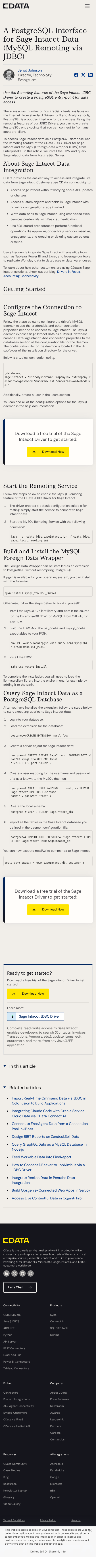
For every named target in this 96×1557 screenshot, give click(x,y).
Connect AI (57, 1321)
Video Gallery (12, 1504)
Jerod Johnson (30, 70)
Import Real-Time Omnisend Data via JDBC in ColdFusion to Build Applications (49, 1101)
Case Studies (11, 1470)
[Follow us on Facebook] (76, 75)
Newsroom (57, 1406)
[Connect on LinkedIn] (90, 75)
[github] (22, 1273)
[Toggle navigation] (86, 6)
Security (76, 1520)
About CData (58, 1393)
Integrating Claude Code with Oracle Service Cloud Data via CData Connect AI (48, 1113)
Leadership (57, 1419)
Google (54, 1477)
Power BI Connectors (16, 1361)
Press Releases (59, 1399)
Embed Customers (15, 1413)
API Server (10, 1341)
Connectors (10, 1393)
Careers (55, 1433)
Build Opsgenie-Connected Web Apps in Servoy (51, 1190)
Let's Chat (15, 1287)
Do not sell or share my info (48, 1551)
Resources (10, 1484)
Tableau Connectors (16, 1368)
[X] (14, 1273)
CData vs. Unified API (16, 1426)
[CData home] (19, 6)
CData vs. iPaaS (13, 1419)
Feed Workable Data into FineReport (41, 1157)
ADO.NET (9, 1328)
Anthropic (56, 1464)
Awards (55, 1413)
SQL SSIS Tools (59, 1328)
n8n (52, 1490)
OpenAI (55, 1497)
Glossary (9, 1497)
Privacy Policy (48, 1520)
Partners (55, 1426)
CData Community (15, 1464)
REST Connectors (14, 1348)
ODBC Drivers (12, 1315)
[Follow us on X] (83, 75)
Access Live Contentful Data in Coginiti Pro (46, 1198)
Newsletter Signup (15, 1490)
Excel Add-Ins (12, 1355)
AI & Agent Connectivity (18, 1406)
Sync (53, 1315)
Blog (6, 1477)
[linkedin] (6, 1273)
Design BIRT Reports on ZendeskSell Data (45, 1136)
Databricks (57, 1470)
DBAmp (55, 1335)
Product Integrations (16, 1399)
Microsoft (56, 1484)
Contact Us (57, 1439)
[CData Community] (30, 1273)
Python (7, 1335)
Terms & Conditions (14, 1520)
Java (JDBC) (11, 1321)
